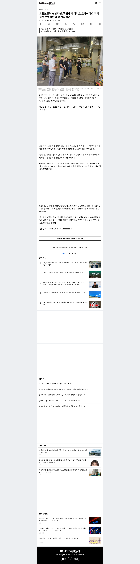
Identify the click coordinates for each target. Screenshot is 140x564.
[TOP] (70, 559)
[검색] (96, 3)
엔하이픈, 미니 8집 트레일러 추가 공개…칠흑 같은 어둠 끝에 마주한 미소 (63, 389)
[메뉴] (100, 3)
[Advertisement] (70, 327)
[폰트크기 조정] (99, 24)
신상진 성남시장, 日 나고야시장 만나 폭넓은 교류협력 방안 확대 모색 (62, 406)
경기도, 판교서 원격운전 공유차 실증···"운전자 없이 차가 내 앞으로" (62, 395)
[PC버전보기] (76, 559)
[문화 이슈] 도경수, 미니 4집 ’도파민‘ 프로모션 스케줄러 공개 (59, 401)
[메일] (63, 559)
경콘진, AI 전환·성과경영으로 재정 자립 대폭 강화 (55, 384)
